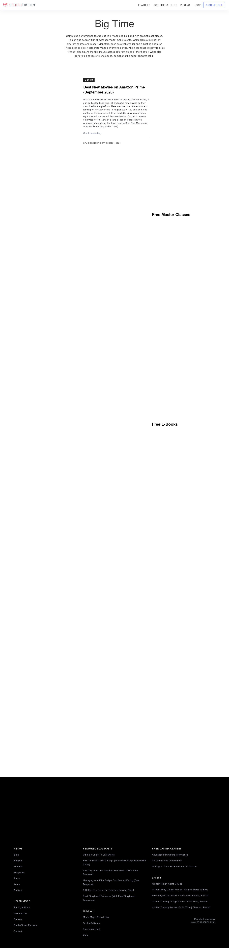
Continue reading (92, 133)
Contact (18, 931)
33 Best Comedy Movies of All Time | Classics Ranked (181, 907)
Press (17, 878)
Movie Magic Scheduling (96, 917)
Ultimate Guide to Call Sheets (99, 854)
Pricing (185, 5)
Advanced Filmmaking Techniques (170, 854)
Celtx (86, 934)
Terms (17, 884)
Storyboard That (91, 929)
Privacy (18, 890)
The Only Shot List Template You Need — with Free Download (110, 872)
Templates (19, 872)
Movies (89, 80)
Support (18, 860)
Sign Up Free (214, 5)
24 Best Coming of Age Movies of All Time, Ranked (179, 901)
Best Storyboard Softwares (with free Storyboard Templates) (109, 898)
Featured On (20, 913)
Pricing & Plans (22, 907)
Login (198, 5)
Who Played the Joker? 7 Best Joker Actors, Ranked (180, 895)
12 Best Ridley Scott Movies (167, 883)
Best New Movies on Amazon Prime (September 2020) (114, 89)
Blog (16, 854)
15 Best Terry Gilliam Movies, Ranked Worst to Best (180, 889)
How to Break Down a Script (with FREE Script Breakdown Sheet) (114, 862)
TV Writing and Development (167, 860)
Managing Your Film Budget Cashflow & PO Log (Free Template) (111, 882)
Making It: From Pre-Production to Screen (174, 866)
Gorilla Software (91, 923)
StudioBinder (91, 142)
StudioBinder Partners (25, 925)
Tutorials (18, 866)
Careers (18, 919)
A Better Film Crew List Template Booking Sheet (108, 890)
